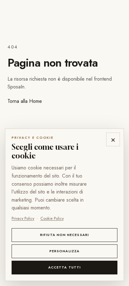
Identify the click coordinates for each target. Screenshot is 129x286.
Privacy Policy (23, 218)
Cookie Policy (52, 218)
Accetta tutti (64, 267)
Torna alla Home (25, 101)
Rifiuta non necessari (64, 234)
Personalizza (64, 250)
